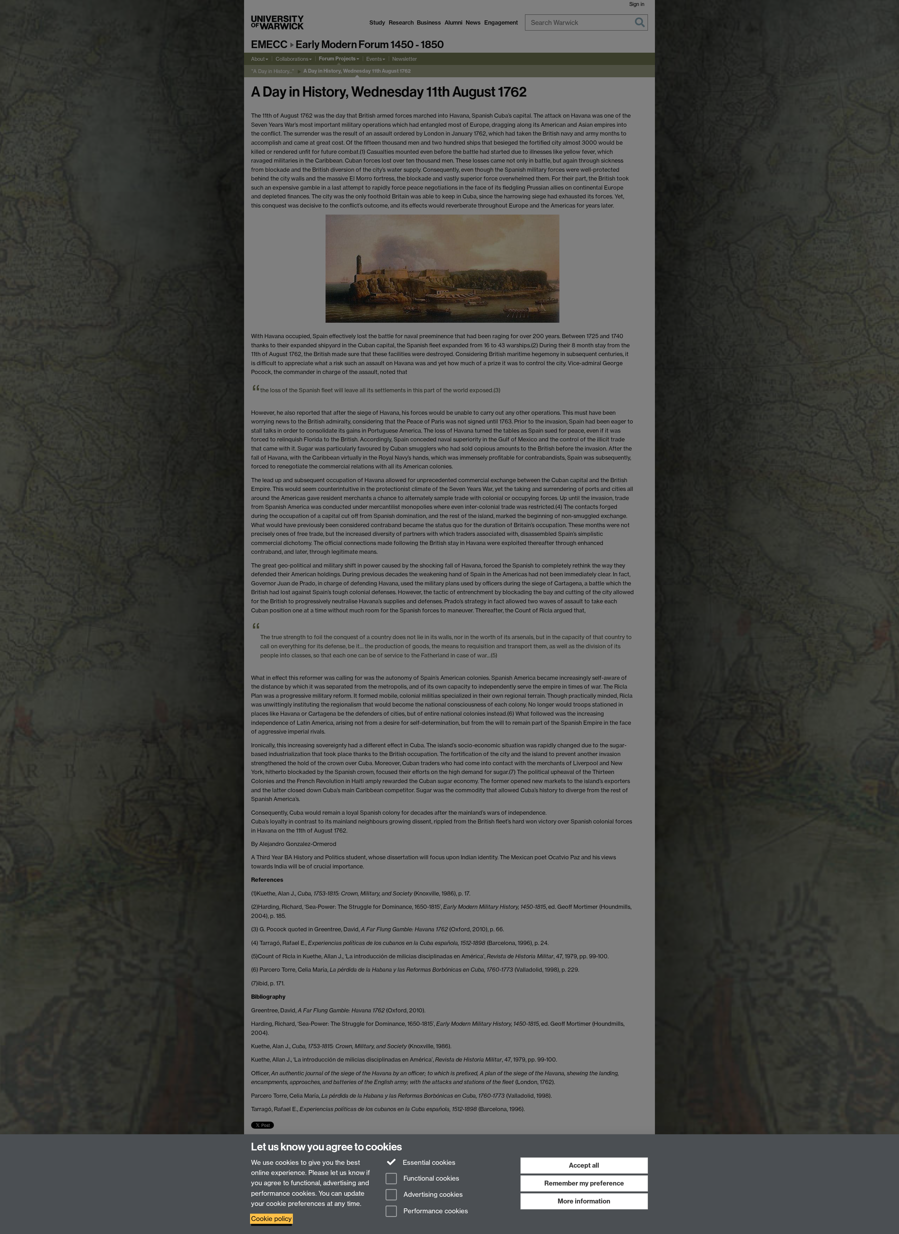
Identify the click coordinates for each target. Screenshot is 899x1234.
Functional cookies (430, 1178)
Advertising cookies (432, 1195)
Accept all (584, 1165)
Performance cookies (435, 1211)
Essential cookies (428, 1162)
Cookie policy (271, 1219)
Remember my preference (584, 1183)
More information (584, 1201)
